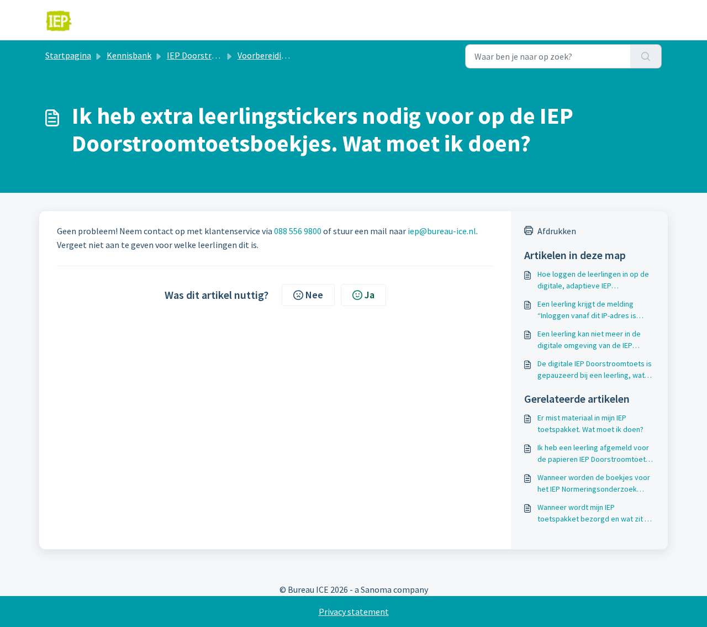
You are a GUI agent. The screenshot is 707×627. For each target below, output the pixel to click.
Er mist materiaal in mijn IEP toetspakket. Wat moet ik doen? (590, 423)
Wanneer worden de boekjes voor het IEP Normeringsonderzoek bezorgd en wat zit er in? (593, 483)
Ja (369, 294)
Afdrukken (556, 230)
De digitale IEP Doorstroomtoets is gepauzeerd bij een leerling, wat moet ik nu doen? (594, 370)
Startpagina (68, 55)
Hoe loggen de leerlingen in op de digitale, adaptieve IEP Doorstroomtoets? (593, 280)
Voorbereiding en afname (285, 55)
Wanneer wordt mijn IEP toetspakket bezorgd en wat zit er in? (594, 513)
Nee (314, 294)
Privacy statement (354, 611)
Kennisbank (129, 55)
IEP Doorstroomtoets (208, 55)
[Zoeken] (646, 56)
